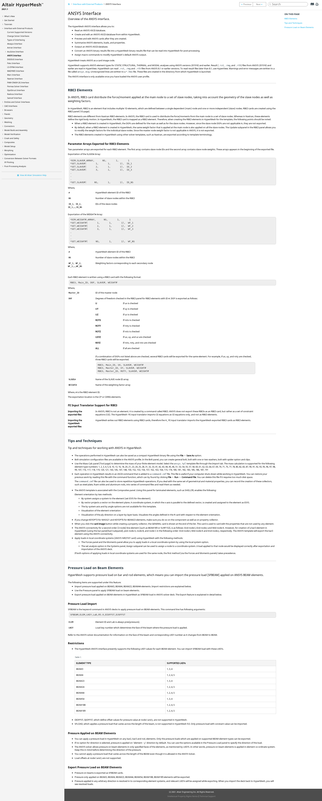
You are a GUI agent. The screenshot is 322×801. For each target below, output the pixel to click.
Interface (14, 43)
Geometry (8, 118)
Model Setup (9, 146)
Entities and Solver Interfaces (17, 102)
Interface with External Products (18, 28)
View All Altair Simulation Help (33, 175)
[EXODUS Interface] (260, 4)
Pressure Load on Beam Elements (299, 27)
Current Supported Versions (19, 32)
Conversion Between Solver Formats (20, 158)
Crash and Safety (11, 138)
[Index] (311, 6)
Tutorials (8, 24)
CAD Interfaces (10, 106)
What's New (9, 16)
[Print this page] (317, 5)
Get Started (9, 20)
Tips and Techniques (293, 23)
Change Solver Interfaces (18, 36)
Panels (7, 114)
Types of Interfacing (16, 40)
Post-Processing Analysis (15, 166)
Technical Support (208, 796)
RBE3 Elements (290, 18)
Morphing (8, 150)
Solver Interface (17, 86)
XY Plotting (9, 162)
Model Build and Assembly (16, 130)
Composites (9, 142)
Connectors (9, 126)
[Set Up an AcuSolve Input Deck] (246, 4)
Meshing (8, 122)
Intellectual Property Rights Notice (183, 796)
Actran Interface (14, 47)
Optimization (10, 154)
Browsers (8, 110)
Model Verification (12, 134)
